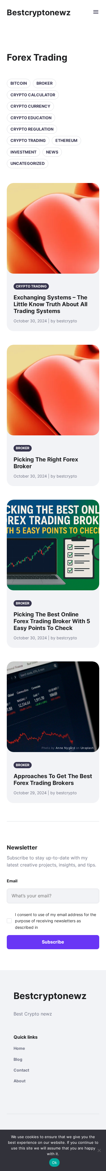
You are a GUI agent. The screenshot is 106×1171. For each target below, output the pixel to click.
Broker (44, 83)
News (52, 152)
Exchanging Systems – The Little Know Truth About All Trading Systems (50, 304)
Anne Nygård (65, 748)
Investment (23, 152)
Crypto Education (30, 117)
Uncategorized (27, 163)
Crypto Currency (30, 106)
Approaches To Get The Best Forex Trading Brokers (53, 779)
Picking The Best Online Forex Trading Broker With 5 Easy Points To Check (52, 621)
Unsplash (87, 748)
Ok (54, 1162)
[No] (99, 1150)
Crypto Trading (28, 140)
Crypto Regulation (31, 129)
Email (12, 880)
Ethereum (66, 140)
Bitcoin (18, 83)
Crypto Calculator (32, 94)
